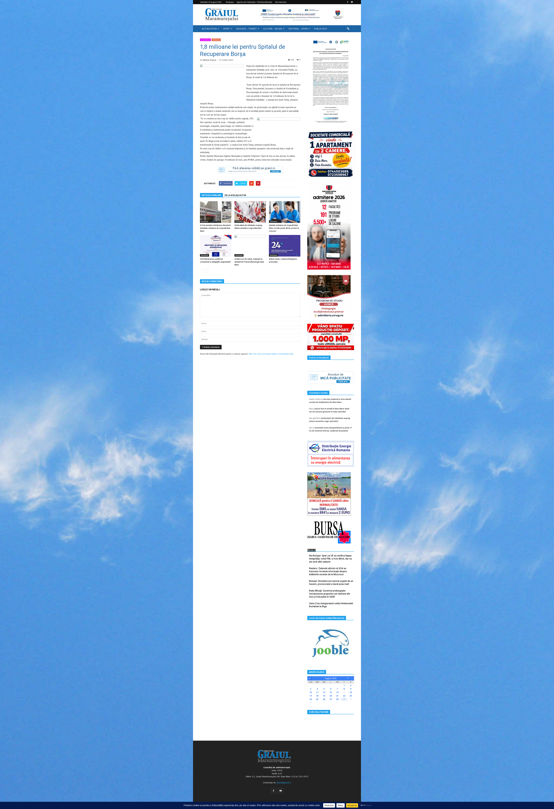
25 (317, 699)
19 (324, 695)
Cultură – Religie (272, 28)
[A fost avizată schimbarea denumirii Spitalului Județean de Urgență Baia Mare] (215, 212)
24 (310, 699)
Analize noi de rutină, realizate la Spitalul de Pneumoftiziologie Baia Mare (249, 262)
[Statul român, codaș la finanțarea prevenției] (284, 246)
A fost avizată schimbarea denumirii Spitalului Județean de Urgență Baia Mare (215, 228)
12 (324, 692)
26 (324, 699)
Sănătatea (216, 40)
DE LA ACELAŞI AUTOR (235, 195)
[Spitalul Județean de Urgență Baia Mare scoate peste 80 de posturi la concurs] (284, 212)
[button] (349, 28)
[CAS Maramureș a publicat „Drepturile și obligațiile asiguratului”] (215, 246)
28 (337, 699)
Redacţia (230, 2)
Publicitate (320, 28)
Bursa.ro (311, 550)
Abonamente (280, 2)
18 (317, 695)
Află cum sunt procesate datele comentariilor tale (271, 354)
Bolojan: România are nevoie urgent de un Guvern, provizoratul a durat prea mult (331, 582)
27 (331, 699)
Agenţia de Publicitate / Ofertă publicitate (254, 2)
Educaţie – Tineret (246, 28)
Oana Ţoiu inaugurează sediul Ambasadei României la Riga (331, 605)
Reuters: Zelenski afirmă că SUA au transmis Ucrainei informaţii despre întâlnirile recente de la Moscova (328, 571)
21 (337, 695)
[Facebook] (347, 2)
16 (351, 692)
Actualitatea (209, 28)
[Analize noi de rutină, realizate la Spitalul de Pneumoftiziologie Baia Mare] (250, 246)
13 (331, 692)
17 (310, 695)
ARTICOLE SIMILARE (211, 195)
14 (337, 692)
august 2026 (331, 678)
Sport (226, 28)
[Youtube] (352, 2)
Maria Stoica (209, 60)
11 (317, 692)
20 (331, 695)
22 (344, 695)
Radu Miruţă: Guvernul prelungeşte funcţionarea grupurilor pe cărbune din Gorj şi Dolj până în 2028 (329, 593)
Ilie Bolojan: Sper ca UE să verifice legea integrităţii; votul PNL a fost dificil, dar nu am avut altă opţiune (330, 558)
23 (351, 695)
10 (310, 692)
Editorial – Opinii (298, 28)
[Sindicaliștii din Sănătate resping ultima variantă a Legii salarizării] (250, 212)
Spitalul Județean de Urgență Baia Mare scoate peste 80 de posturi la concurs (284, 228)
